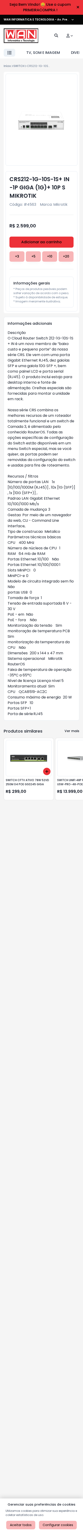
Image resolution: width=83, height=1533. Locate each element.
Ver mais (72, 731)
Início (7, 66)
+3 (17, 256)
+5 (33, 256)
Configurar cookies (58, 1525)
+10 (49, 256)
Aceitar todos (21, 1525)
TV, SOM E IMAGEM (43, 52)
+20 (66, 256)
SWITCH (18, 66)
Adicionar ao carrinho (41, 242)
